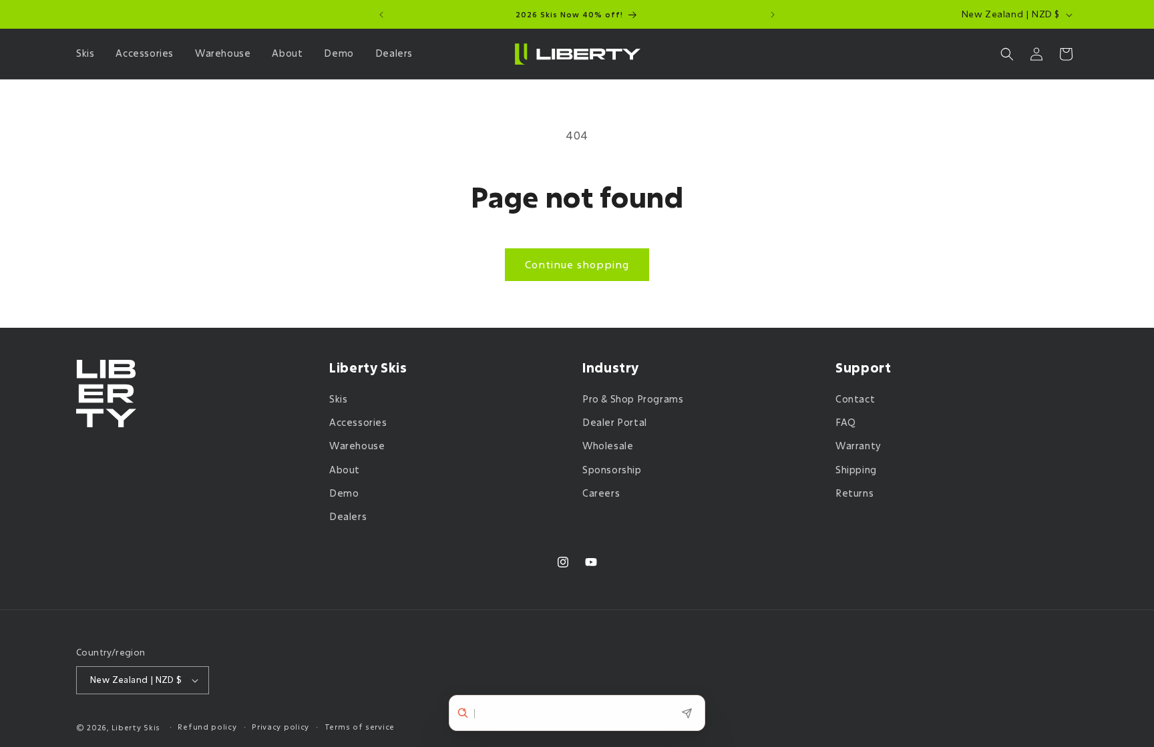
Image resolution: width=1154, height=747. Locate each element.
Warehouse (357, 445)
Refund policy (207, 727)
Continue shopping (577, 264)
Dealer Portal (614, 422)
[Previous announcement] (381, 14)
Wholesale (607, 445)
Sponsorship (612, 469)
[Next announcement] (772, 14)
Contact (855, 399)
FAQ (845, 422)
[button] (88, 53)
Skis (338, 399)
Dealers (348, 516)
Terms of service (360, 727)
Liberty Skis (136, 727)
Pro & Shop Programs (632, 399)
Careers (601, 493)
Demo (344, 493)
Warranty (858, 445)
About (344, 469)
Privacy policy (280, 727)
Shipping (856, 469)
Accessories (358, 422)
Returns (854, 493)
